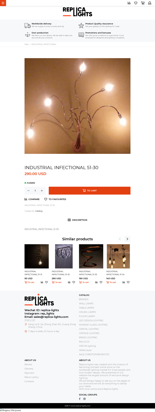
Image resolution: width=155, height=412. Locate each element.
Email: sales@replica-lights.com (46, 317)
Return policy (32, 377)
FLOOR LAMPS (87, 316)
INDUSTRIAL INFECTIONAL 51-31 (33, 273)
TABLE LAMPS (86, 307)
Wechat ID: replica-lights (42, 310)
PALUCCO (84, 341)
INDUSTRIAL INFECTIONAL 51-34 (115, 273)
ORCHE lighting (87, 346)
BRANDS (84, 299)
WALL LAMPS (86, 303)
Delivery (29, 368)
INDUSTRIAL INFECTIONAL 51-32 (61, 273)
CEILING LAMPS (87, 312)
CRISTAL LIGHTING (89, 329)
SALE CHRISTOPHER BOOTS (94, 354)
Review (28, 364)
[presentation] (120, 239)
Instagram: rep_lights (39, 313)
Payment (29, 373)
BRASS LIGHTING (88, 337)
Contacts (29, 381)
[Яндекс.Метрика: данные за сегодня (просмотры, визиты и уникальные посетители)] (10, 410)
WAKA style (85, 350)
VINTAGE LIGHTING (89, 333)
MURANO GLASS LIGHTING (93, 324)
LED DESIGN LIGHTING (91, 320)
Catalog (38, 211)
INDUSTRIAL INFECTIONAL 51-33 (88, 273)
